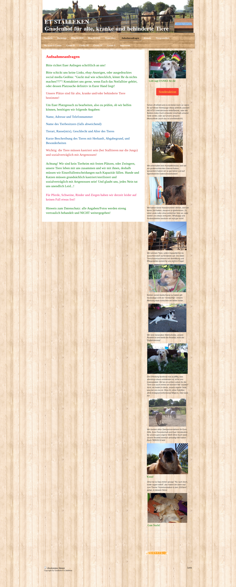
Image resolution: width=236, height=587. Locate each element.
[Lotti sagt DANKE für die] (167, 64)
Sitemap (62, 568)
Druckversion (52, 568)
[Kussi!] (167, 458)
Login (189, 567)
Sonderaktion (167, 91)
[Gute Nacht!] (167, 508)
